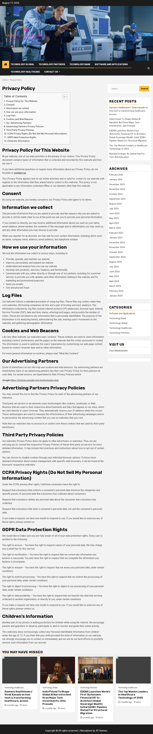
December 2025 (117, 184)
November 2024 (117, 247)
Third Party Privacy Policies (20, 130)
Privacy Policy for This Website (21, 101)
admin (24, 705)
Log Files (10, 115)
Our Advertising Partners (18, 123)
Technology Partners (52, 64)
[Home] (5, 65)
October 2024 (116, 252)
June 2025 (114, 213)
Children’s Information (18, 141)
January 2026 (115, 179)
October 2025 (116, 194)
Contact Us (51, 72)
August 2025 (115, 203)
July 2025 (113, 208)
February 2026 (116, 174)
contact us (20, 172)
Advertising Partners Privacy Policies (25, 126)
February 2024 (116, 291)
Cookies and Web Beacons (19, 119)
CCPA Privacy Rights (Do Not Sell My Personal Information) (37, 133)
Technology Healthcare (25, 72)
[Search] (148, 68)
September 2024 (117, 257)
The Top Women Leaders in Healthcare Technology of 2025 (133, 694)
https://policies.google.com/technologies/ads (34, 380)
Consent (10, 105)
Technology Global (22, 64)
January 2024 (115, 295)
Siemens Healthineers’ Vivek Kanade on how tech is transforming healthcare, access (128, 111)
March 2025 (115, 228)
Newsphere (86, 730)
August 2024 (115, 262)
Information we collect (17, 108)
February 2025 (116, 233)
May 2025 (114, 218)
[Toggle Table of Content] (63, 96)
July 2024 (113, 266)
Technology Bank (79, 64)
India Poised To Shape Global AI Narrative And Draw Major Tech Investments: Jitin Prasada (124, 122)
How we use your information (21, 112)
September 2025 (117, 199)
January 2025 (115, 237)
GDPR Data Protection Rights (21, 137)
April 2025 (114, 223)
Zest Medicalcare (118, 350)
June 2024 (114, 271)
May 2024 (114, 276)
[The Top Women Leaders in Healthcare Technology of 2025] (133, 670)
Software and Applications (111, 64)
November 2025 (117, 189)
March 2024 (115, 286)
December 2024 (117, 242)
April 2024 (114, 281)
